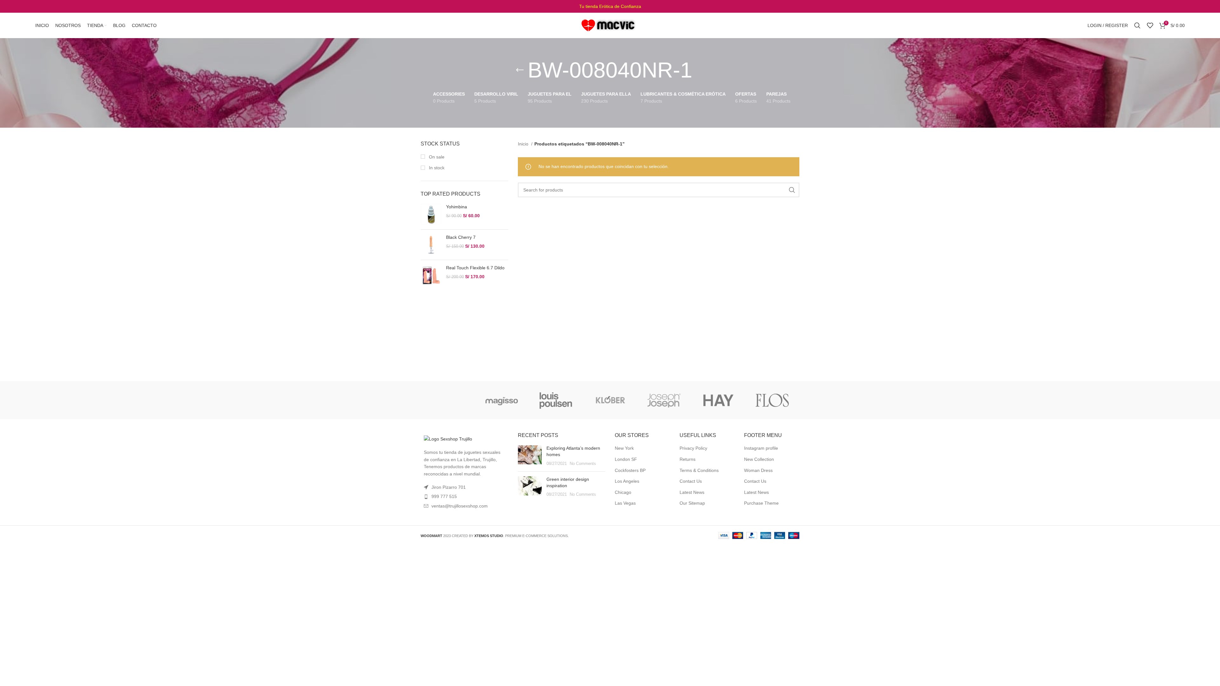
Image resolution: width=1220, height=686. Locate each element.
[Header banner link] (610, 6)
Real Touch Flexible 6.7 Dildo (475, 267)
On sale (436, 156)
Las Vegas (625, 503)
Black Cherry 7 (461, 237)
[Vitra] (448, 400)
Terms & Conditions (699, 470)
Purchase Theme (761, 503)
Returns (687, 459)
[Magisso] (502, 400)
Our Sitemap (692, 503)
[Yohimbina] (431, 214)
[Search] (1137, 25)
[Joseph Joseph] (664, 400)
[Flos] (772, 400)
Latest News (692, 492)
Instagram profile (761, 448)
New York (624, 448)
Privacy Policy (693, 448)
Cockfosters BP (630, 470)
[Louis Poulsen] (556, 400)
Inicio (524, 143)
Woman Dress (758, 470)
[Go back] (520, 70)
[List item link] (464, 496)
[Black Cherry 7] (431, 244)
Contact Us (691, 481)
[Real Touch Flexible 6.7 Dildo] (431, 275)
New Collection (759, 459)
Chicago (623, 492)
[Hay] (718, 400)
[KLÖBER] (610, 400)
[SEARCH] (792, 190)
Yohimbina (456, 206)
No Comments (583, 463)
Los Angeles (627, 481)
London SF (626, 459)
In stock (436, 167)
